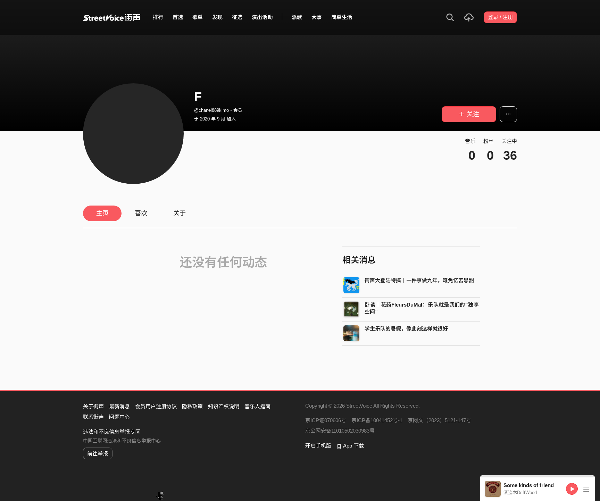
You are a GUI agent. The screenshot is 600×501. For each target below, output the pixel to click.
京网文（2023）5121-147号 (439, 420)
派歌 (297, 17)
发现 (217, 17)
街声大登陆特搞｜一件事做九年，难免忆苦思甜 (419, 280)
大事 (316, 17)
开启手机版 (318, 446)
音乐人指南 (257, 406)
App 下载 (353, 446)
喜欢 (141, 213)
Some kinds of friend (528, 485)
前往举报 (97, 454)
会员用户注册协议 (156, 406)
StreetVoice (111, 17)
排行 (158, 17)
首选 (178, 17)
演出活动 (262, 17)
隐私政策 (192, 406)
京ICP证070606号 (325, 420)
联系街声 (93, 417)
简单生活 (341, 17)
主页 (102, 213)
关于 (179, 213)
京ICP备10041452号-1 (376, 420)
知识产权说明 (223, 406)
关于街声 (93, 406)
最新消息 (119, 406)
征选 (237, 17)
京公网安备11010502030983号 (340, 431)
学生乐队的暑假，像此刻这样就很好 (406, 329)
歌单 (197, 17)
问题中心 (119, 417)
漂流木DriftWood (520, 492)
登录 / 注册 (500, 17)
